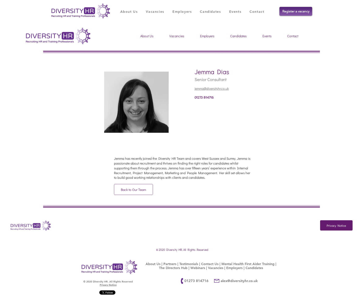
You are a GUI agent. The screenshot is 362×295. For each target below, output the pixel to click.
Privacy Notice (108, 284)
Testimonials (188, 264)
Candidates (254, 268)
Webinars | (199, 268)
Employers (234, 268)
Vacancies (215, 268)
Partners (169, 264)
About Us (153, 264)
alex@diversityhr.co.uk (239, 281)
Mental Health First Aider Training (247, 264)
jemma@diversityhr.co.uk (212, 88)
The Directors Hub (173, 268)
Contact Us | (211, 264)
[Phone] (182, 281)
